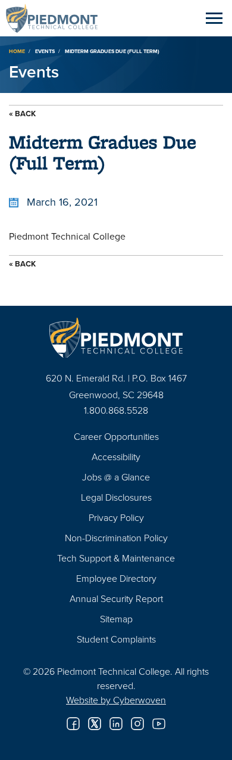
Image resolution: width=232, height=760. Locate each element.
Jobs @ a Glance (116, 476)
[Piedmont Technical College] (116, 338)
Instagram (137, 723)
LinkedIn (116, 723)
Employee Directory (116, 578)
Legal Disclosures (116, 497)
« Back (22, 113)
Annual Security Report (116, 598)
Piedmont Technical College (56, 18)
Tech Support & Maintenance (116, 557)
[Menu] (214, 18)
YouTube (158, 723)
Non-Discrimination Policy (116, 537)
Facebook (73, 723)
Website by (116, 699)
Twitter (94, 723)
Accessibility (116, 456)
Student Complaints (116, 639)
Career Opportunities (116, 436)
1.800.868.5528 (116, 410)
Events (45, 51)
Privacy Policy (116, 517)
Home (17, 51)
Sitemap (116, 618)
